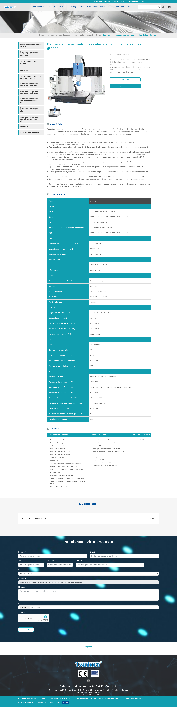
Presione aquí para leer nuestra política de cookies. (39, 702)
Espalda (88, 647)
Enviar (26, 629)
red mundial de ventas (96, 7)
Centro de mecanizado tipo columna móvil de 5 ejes (78, 35)
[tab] (31, 45)
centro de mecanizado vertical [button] (29, 62)
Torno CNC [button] (24, 126)
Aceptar (65, 702)
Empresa (50, 561)
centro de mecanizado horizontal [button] (29, 70)
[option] (77, 80)
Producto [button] (52, 7)
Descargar (125, 79)
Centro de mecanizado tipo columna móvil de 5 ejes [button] (30, 100)
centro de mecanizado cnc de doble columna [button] (30, 77)
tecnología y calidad (77, 7)
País (20, 569)
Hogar (28, 7)
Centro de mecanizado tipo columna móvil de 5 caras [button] (30, 110)
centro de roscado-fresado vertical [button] (31, 45)
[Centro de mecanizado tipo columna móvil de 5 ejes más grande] (77, 80)
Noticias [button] (62, 7)
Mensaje (22, 587)
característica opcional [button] (29, 132)
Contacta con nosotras (122, 7)
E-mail (93, 552)
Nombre (22, 552)
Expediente (23, 603)
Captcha (21, 612)
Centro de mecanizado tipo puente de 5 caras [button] (29, 92)
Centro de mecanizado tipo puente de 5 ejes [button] (29, 84)
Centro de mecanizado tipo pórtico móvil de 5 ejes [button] (29, 119)
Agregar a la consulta (125, 86)
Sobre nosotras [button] (38, 7)
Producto (50, 35)
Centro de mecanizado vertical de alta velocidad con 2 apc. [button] (30, 54)
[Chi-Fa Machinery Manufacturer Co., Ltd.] (9, 7)
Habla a (79, 561)
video (109, 7)
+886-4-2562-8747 (93, 692)
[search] (159, 7)
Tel (19, 561)
